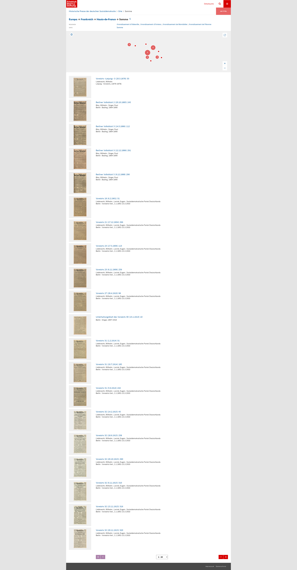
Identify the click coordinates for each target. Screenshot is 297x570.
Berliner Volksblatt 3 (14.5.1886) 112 (113, 126)
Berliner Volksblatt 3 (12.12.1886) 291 (113, 150)
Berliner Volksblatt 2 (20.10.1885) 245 (113, 102)
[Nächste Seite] (221, 557)
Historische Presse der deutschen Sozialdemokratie (92, 11)
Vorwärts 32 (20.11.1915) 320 (109, 530)
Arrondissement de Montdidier (175, 24)
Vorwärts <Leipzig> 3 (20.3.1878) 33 (112, 78)
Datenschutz (221, 566)
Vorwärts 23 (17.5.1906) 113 (109, 246)
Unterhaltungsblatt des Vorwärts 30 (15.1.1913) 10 (119, 317)
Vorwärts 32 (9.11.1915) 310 (109, 483)
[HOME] (71, 4)
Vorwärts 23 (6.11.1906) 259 (109, 269)
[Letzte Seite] (225, 557)
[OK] (219, 4)
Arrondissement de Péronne (200, 24)
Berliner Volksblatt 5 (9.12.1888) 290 (113, 174)
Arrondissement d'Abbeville (128, 24)
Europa (73, 19)
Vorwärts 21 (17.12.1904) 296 (109, 222)
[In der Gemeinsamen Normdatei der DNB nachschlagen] (130, 19)
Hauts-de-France (106, 19)
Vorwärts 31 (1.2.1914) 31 (108, 340)
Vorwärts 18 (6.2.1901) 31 (108, 198)
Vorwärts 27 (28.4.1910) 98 (108, 293)
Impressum (209, 566)
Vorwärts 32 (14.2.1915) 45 (108, 411)
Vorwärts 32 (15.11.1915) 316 (109, 506)
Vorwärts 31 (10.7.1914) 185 (109, 364)
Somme (120, 27)
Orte (120, 11)
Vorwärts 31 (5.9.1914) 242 (108, 388)
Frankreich (87, 19)
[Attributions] (71, 34)
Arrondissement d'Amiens (150, 24)
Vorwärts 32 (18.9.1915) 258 (109, 435)
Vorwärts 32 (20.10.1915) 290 (109, 459)
